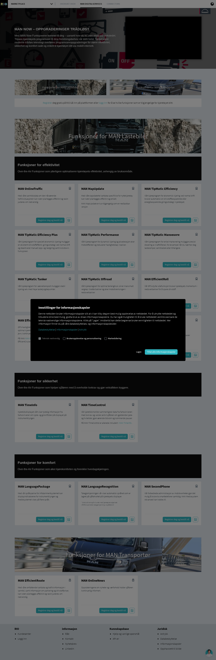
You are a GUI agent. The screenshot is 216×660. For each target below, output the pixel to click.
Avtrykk (82, 329)
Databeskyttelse (46, 329)
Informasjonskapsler (66, 329)
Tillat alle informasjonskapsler (161, 351)
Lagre (138, 351)
